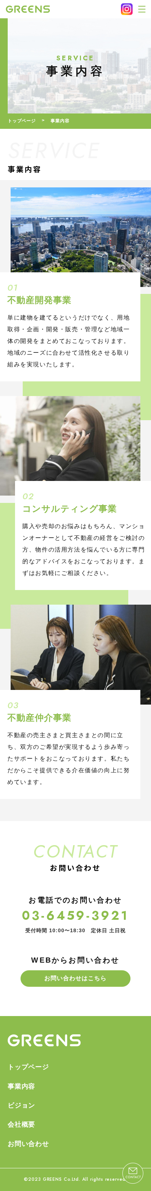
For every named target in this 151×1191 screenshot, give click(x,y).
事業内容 (22, 1086)
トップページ (22, 120)
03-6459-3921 (75, 915)
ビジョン (22, 1105)
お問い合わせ (28, 1143)
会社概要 (22, 1124)
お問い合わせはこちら (75, 978)
